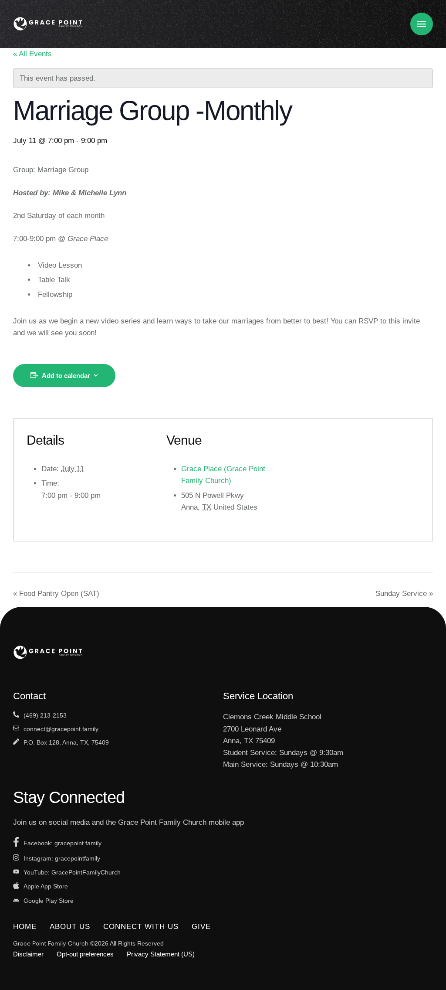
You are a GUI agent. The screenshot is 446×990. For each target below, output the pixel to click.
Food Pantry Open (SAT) (56, 593)
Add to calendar (66, 375)
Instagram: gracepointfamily (62, 858)
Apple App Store (46, 886)
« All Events (32, 54)
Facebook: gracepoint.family (62, 843)
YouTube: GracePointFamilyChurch (72, 872)
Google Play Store (49, 900)
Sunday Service (404, 593)
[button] (422, 953)
